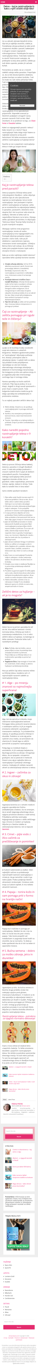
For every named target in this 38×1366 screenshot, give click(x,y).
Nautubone (9, 1290)
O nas (5, 1338)
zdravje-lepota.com (14, 1336)
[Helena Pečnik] (7, 1110)
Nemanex (8, 1310)
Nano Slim (8, 1265)
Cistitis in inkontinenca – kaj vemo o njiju (22, 1151)
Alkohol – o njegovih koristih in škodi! (20, 1067)
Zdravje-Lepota (26, 1106)
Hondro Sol (9, 1296)
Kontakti (10, 1338)
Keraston (8, 1279)
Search (19, 1136)
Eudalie (7, 1282)
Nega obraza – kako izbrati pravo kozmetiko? (22, 1185)
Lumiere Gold (9, 1276)
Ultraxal (7, 1315)
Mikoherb (8, 1293)
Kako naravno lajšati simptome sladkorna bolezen (23, 1176)
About (4, 1099)
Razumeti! (22, 105)
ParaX (7, 1307)
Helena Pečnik (17, 1104)
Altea (6, 1312)
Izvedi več (13, 100)
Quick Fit (8, 1268)
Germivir (5, 829)
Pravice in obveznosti (21, 1338)
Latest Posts (11, 1099)
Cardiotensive (9, 1298)
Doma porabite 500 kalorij (22, 1167)
